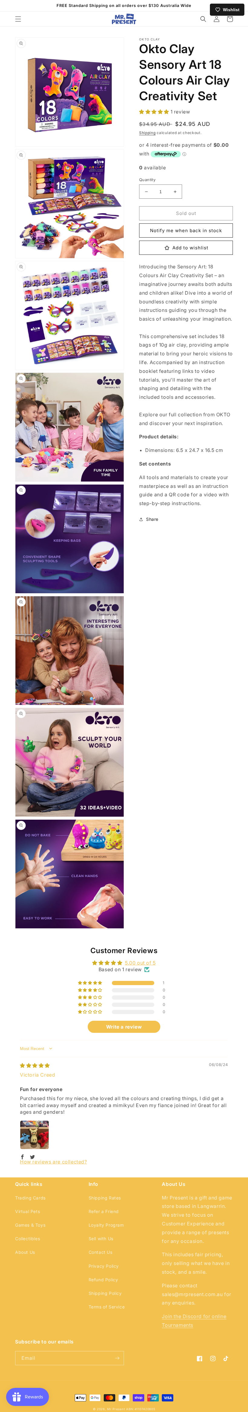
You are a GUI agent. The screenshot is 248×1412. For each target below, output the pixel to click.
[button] (18, 19)
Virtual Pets (27, 1211)
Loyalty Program (106, 1225)
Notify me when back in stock (186, 230)
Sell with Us (101, 1238)
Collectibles (27, 1238)
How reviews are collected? (53, 1162)
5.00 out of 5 (140, 963)
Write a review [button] (124, 1027)
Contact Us (101, 1252)
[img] (35, 1065)
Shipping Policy (105, 1293)
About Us (25, 1252)
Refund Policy (103, 1279)
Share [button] (152, 519)
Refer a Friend (104, 1211)
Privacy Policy (104, 1266)
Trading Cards (30, 1197)
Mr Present (116, 1409)
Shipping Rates (105, 1197)
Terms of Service (107, 1306)
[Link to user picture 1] (34, 1134)
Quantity (147, 179)
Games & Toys (30, 1225)
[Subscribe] (117, 1358)
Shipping (147, 132)
